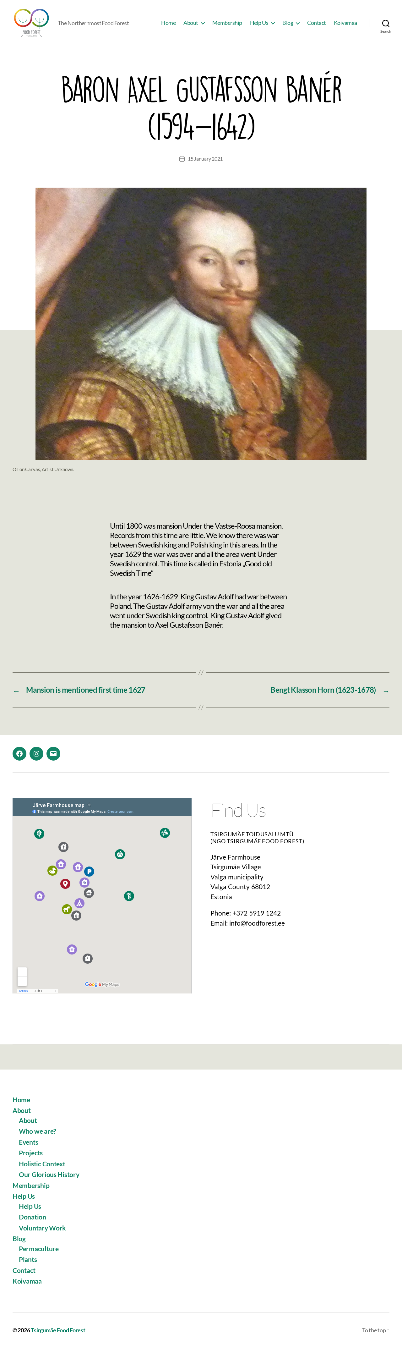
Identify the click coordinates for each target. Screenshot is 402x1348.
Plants (28, 1259)
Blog (287, 22)
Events (28, 1142)
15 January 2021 (205, 159)
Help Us (259, 22)
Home (168, 22)
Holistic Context (42, 1164)
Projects (31, 1153)
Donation (32, 1217)
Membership (227, 22)
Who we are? (37, 1131)
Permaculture (39, 1248)
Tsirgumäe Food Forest (58, 1330)
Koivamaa (345, 22)
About (190, 22)
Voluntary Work (42, 1228)
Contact (316, 22)
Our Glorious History (49, 1174)
